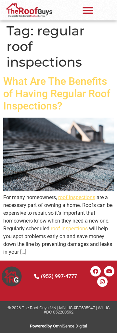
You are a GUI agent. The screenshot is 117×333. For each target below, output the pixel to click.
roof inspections (76, 197)
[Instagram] (102, 281)
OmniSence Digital (58, 326)
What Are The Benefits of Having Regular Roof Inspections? (56, 93)
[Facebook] (95, 271)
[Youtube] (109, 271)
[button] (88, 10)
